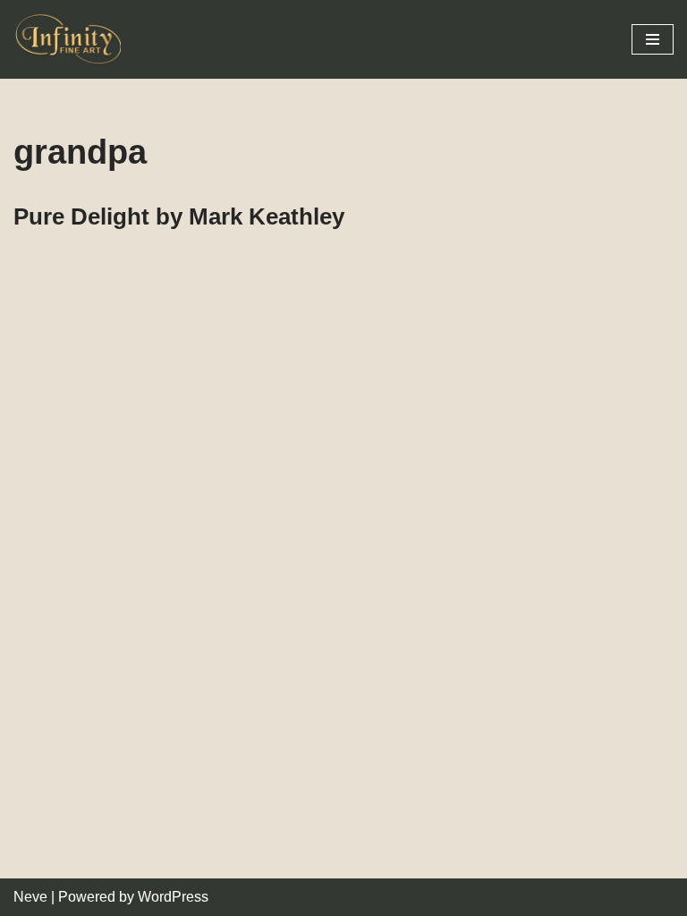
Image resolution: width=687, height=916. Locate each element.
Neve (30, 896)
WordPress (173, 896)
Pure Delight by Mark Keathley (178, 216)
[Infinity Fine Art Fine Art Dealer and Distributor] (71, 39)
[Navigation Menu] (653, 39)
